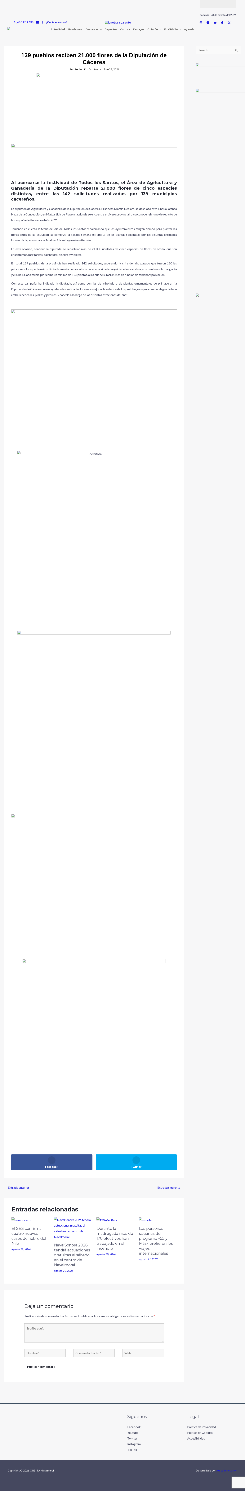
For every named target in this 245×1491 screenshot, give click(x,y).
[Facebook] (208, 22)
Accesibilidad (196, 1438)
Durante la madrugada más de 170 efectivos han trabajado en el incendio (114, 1238)
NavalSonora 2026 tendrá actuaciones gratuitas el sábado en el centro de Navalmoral (72, 1255)
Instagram (134, 1444)
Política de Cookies (200, 1432)
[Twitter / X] (229, 22)
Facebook (134, 1427)
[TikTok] (222, 22)
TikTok (132, 1449)
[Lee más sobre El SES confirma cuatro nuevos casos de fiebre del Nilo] (21, 1220)
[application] (100, 29)
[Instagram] (200, 22)
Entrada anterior (16, 1187)
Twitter (132, 1438)
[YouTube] (215, 22)
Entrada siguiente (170, 1187)
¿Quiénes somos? (56, 22)
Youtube (132, 1432)
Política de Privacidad (201, 1427)
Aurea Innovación (226, 1470)
